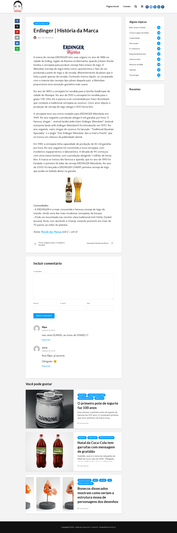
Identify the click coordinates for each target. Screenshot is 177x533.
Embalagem (92, 438)
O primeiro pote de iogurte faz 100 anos (97, 405)
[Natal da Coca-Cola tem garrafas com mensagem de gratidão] (50, 451)
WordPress (112, 527)
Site (88, 303)
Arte (95, 480)
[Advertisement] (144, 148)
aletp (39, 38)
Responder (46, 340)
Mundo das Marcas (51, 231)
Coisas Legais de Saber (96, 395)
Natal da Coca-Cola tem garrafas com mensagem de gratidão (96, 447)
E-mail (63, 303)
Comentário (37, 271)
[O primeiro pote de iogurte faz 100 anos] (50, 409)
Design (102, 480)
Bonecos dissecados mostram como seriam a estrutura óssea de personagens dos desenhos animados (97, 497)
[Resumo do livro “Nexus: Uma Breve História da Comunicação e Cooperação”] (134, 107)
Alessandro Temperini (90, 527)
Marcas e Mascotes (41, 23)
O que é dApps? (148, 95)
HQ (110, 480)
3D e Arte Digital (84, 480)
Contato (127, 6)
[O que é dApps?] (134, 97)
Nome (36, 303)
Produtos (99, 398)
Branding (82, 395)
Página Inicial (112, 6)
